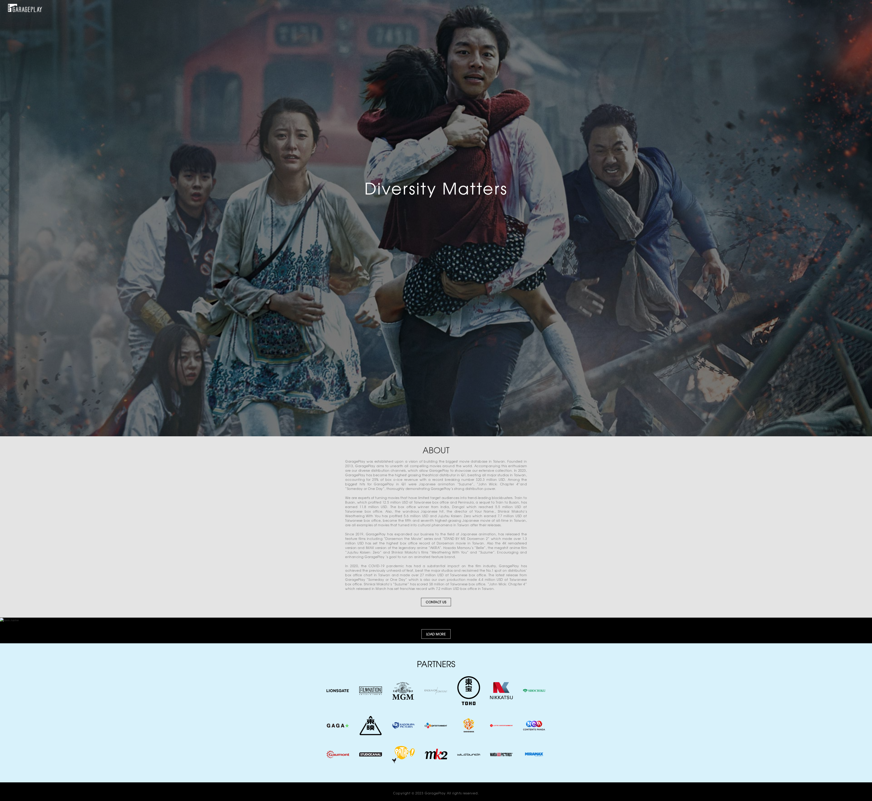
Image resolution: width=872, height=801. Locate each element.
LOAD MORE (436, 634)
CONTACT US (436, 602)
